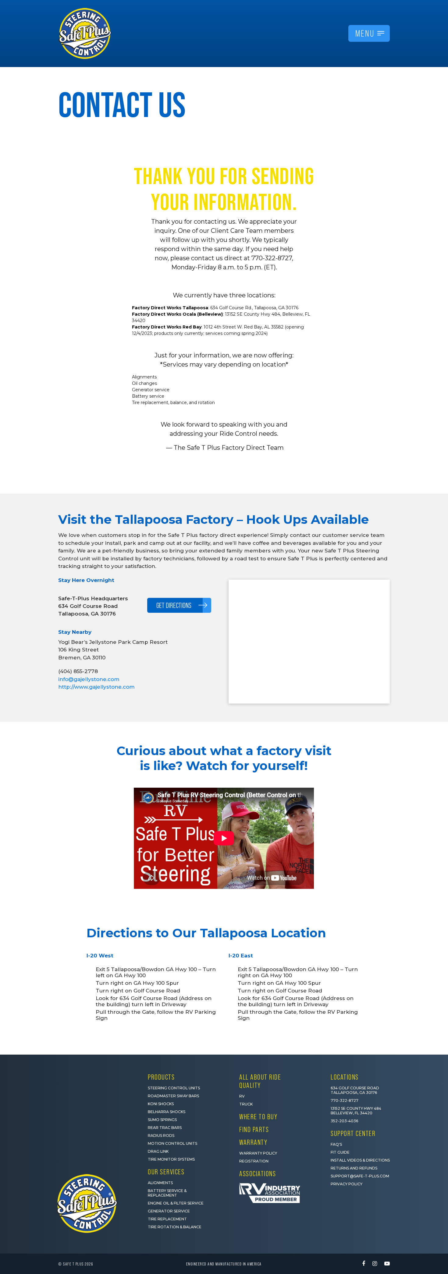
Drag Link (158, 1151)
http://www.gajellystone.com (96, 687)
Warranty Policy (258, 1153)
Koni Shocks (161, 1104)
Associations (257, 1173)
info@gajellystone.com (88, 679)
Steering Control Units (174, 1088)
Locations (345, 1077)
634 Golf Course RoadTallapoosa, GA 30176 (355, 1090)
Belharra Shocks (166, 1111)
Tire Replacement (167, 1219)
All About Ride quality (260, 1081)
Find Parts (254, 1129)
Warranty (253, 1142)
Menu (365, 33)
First (323, 1195)
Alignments (160, 1182)
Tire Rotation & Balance (174, 1227)
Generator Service (169, 1211)
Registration (253, 1161)
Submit (369, 1244)
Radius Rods (161, 1135)
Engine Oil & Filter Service (176, 1203)
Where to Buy (258, 1117)
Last (379, 1195)
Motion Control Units (172, 1143)
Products (161, 1077)
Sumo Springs (162, 1119)
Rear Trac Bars (165, 1127)
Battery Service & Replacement (167, 1193)
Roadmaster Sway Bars (173, 1096)
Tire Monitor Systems (171, 1159)
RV (242, 1096)
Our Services (166, 1172)
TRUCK (246, 1104)
